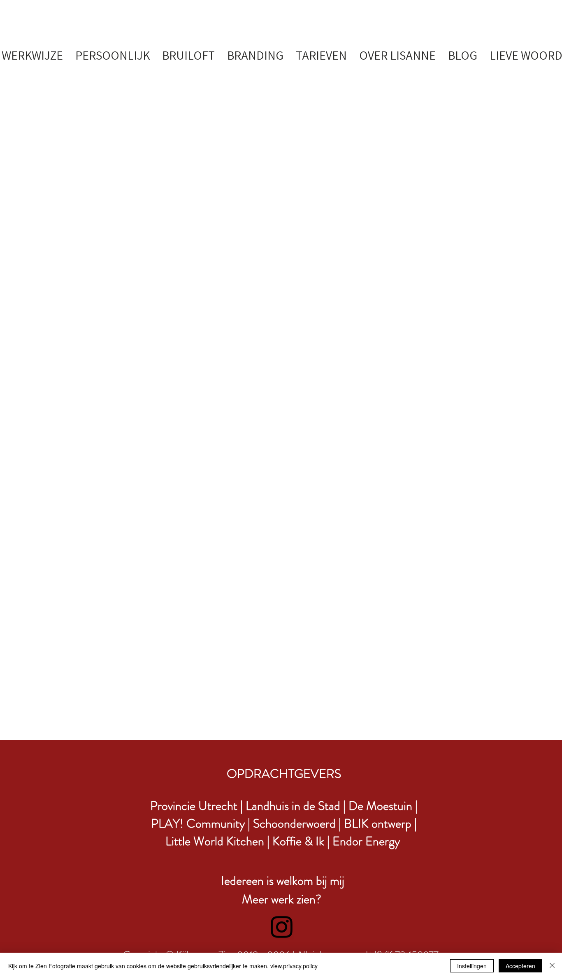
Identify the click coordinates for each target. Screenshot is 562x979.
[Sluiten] (552, 965)
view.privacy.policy (294, 966)
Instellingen (472, 966)
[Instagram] (281, 927)
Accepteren (520, 966)
